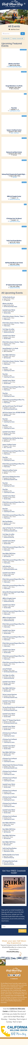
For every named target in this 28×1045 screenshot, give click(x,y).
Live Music (23, 71)
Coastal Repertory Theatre (14, 111)
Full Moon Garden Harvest (9, 297)
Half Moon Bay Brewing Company (14, 66)
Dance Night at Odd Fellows (9, 355)
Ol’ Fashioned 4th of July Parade (14, 285)
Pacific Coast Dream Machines (14, 240)
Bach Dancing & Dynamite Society (10, 409)
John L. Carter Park (15, 133)
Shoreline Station (7, 313)
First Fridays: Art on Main (8, 329)
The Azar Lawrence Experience (10, 694)
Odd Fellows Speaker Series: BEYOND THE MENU (14, 412)
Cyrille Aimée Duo (7, 566)
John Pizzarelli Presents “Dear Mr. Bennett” (13, 406)
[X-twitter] (17, 975)
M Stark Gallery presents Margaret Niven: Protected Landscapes (14, 387)
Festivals (24, 116)
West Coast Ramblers (7, 521)
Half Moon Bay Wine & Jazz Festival (14, 263)
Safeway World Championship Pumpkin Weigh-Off (14, 174)
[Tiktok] (19, 975)
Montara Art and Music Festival (14, 152)
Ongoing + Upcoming (17, 38)
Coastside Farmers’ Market (9, 310)
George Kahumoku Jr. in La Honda (14, 86)
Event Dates (5, 38)
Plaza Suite (14, 108)
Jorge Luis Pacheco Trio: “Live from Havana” (13, 528)
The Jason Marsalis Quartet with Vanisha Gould (13, 707)
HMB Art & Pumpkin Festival (14, 196)
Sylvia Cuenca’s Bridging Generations (11, 476)
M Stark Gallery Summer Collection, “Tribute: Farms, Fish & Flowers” (14, 316)
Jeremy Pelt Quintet (7, 669)
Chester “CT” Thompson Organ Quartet (11, 720)
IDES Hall (15, 177)
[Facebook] (9, 975)
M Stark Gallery (7, 319)
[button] (24, 3)
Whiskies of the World (14, 64)
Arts (25, 93)
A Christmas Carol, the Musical (14, 218)
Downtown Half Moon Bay (15, 199)
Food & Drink (23, 49)
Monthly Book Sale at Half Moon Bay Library (13, 438)
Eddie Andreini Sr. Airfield (15, 243)
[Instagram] (11, 975)
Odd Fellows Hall (7, 358)
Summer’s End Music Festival (14, 130)
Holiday (24, 270)
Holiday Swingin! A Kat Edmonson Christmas (13, 765)
